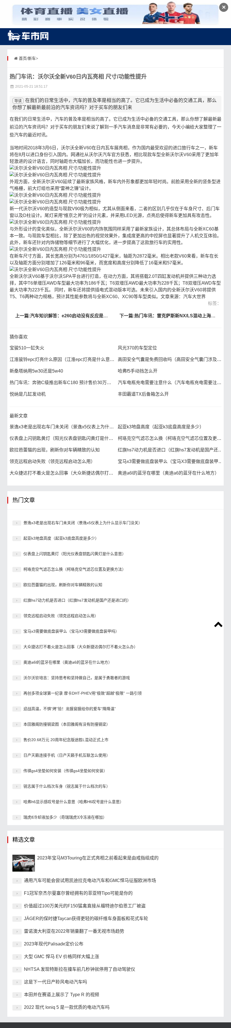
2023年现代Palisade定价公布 (53, 943)
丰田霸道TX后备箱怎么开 (143, 394)
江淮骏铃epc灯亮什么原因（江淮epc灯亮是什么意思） (64, 359)
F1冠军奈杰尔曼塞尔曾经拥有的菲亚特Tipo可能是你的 (78, 893)
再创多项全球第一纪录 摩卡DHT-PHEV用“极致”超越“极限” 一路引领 (82, 693)
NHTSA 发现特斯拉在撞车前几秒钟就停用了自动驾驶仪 (79, 969)
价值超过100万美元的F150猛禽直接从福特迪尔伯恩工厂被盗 (85, 905)
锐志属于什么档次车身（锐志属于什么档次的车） (66, 786)
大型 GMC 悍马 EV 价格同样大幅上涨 (61, 956)
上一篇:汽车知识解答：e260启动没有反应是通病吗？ (68, 315)
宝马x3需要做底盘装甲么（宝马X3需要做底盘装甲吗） (172, 461)
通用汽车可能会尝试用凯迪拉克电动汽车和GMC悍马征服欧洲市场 (90, 880)
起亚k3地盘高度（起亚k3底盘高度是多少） (161, 426)
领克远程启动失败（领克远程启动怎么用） (52, 461)
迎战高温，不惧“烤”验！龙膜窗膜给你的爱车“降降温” (69, 708)
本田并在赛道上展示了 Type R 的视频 (61, 994)
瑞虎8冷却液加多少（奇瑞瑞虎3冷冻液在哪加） (65, 817)
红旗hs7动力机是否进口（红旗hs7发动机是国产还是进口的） (77, 600)
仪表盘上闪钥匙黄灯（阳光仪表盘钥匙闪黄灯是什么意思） (68, 438)
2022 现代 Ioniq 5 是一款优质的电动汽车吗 (67, 1007)
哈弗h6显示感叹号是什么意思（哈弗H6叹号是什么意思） (73, 801)
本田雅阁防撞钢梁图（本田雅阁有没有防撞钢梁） (66, 724)
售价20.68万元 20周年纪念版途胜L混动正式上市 (65, 739)
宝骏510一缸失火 (27, 347)
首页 (23, 58)
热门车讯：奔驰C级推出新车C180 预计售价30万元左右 (65, 382)
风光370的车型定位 (137, 347)
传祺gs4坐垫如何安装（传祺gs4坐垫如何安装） (65, 770)
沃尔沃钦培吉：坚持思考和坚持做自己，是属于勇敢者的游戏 (76, 677)
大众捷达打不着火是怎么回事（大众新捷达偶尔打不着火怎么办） (75, 473)
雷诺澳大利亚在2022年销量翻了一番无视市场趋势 (74, 931)
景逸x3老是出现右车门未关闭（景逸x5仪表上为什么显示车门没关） (77, 426)
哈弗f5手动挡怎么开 (137, 371)
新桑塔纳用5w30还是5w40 (36, 371)
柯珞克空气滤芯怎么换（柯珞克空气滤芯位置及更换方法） (74, 569)
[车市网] (28, 35)
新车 (32, 58)
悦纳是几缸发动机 (28, 394)
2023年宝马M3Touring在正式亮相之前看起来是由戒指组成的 (98, 858)
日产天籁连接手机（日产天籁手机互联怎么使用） (66, 755)
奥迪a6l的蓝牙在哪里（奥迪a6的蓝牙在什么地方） (168, 473)
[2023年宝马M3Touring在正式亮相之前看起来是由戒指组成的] (23, 863)
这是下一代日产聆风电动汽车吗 (55, 982)
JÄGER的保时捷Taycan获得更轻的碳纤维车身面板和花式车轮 (86, 918)
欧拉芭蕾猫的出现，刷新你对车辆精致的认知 (55, 449)
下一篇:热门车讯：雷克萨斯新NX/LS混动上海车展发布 (174, 315)
